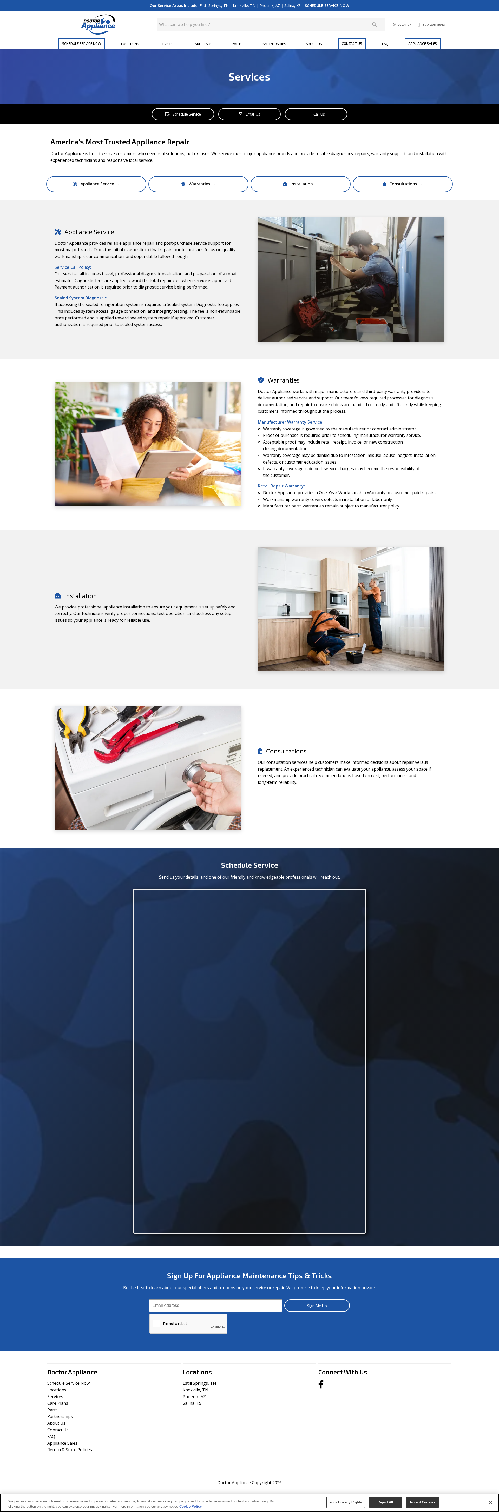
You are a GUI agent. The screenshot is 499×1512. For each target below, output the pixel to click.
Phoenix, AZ (270, 5)
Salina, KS (293, 5)
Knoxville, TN (245, 5)
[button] (394, 25)
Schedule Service (187, 114)
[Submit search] (374, 24)
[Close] (490, 1502)
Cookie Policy (190, 1506)
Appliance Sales (422, 43)
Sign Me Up (317, 1305)
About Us (314, 44)
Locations (130, 44)
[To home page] (98, 24)
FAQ (385, 44)
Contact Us (352, 43)
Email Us (253, 114)
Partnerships (274, 44)
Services (166, 44)
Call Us (319, 114)
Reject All (385, 1502)
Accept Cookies (422, 1502)
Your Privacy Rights (345, 1502)
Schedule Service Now (81, 43)
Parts (237, 44)
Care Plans (202, 44)
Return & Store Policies (69, 1450)
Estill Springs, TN (215, 5)
